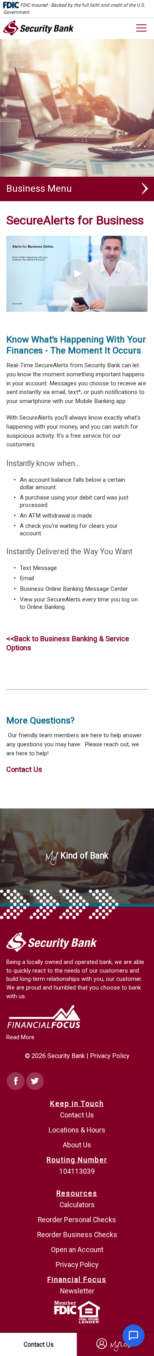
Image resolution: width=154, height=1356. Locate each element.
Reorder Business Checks (77, 1235)
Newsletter (77, 1291)
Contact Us (24, 769)
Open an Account (77, 1250)
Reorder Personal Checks (77, 1220)
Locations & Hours (77, 1130)
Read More (20, 1037)
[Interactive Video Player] (77, 240)
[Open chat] (133, 1336)
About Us (77, 1145)
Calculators (77, 1205)
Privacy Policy (110, 1056)
